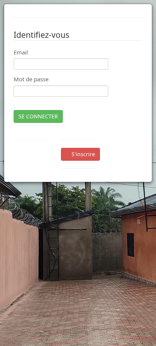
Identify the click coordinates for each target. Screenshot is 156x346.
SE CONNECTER (38, 116)
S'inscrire (82, 154)
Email (21, 52)
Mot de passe (31, 79)
